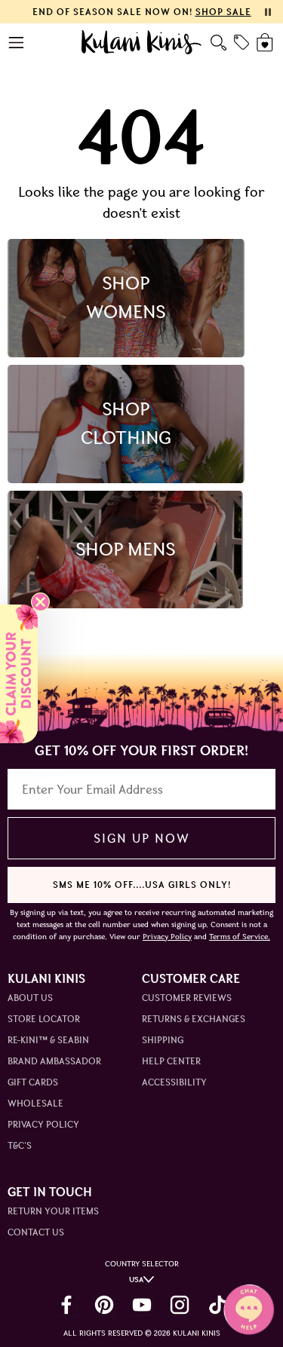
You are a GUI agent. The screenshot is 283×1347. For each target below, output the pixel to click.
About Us (30, 997)
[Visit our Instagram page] (179, 1304)
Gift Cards (33, 1082)
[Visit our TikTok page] (217, 1304)
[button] (19, 674)
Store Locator (44, 1018)
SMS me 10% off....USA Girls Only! (142, 884)
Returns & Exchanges (193, 1018)
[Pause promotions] (267, 12)
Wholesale (35, 1103)
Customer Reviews (187, 997)
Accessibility (174, 1082)
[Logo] (141, 42)
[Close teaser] (40, 601)
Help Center (171, 1061)
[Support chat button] (249, 1309)
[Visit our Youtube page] (142, 1304)
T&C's (20, 1145)
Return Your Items (53, 1211)
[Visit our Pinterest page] (104, 1304)
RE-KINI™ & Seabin (48, 1039)
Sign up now (141, 838)
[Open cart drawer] (266, 42)
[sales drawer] (241, 42)
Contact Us (36, 1232)
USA (136, 1279)
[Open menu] (17, 42)
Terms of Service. (239, 936)
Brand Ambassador (54, 1061)
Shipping (162, 1039)
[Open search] (218, 43)
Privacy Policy (43, 1124)
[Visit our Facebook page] (66, 1304)
